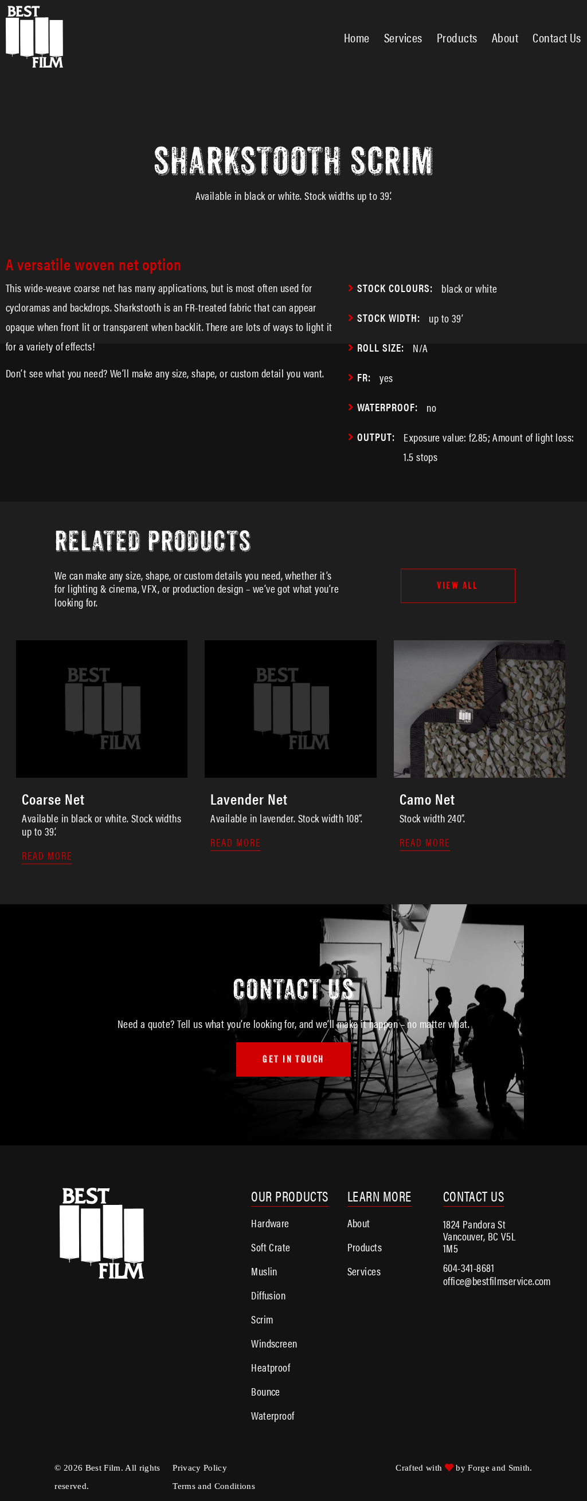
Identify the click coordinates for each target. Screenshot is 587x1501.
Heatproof (270, 1367)
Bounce (265, 1391)
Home (357, 37)
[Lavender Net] (290, 771)
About (505, 37)
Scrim (262, 1319)
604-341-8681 (468, 1267)
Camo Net (427, 798)
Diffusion (268, 1295)
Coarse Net (53, 798)
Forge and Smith (499, 1467)
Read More (47, 855)
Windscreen (274, 1343)
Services (403, 37)
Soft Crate (270, 1247)
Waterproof (272, 1415)
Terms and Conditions (214, 1486)
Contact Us (557, 37)
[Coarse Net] (101, 771)
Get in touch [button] (293, 1059)
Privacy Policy (200, 1467)
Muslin (264, 1271)
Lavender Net (249, 798)
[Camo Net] (479, 771)
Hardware (270, 1223)
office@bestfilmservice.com (497, 1281)
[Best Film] (34, 62)
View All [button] (457, 586)
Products (457, 37)
